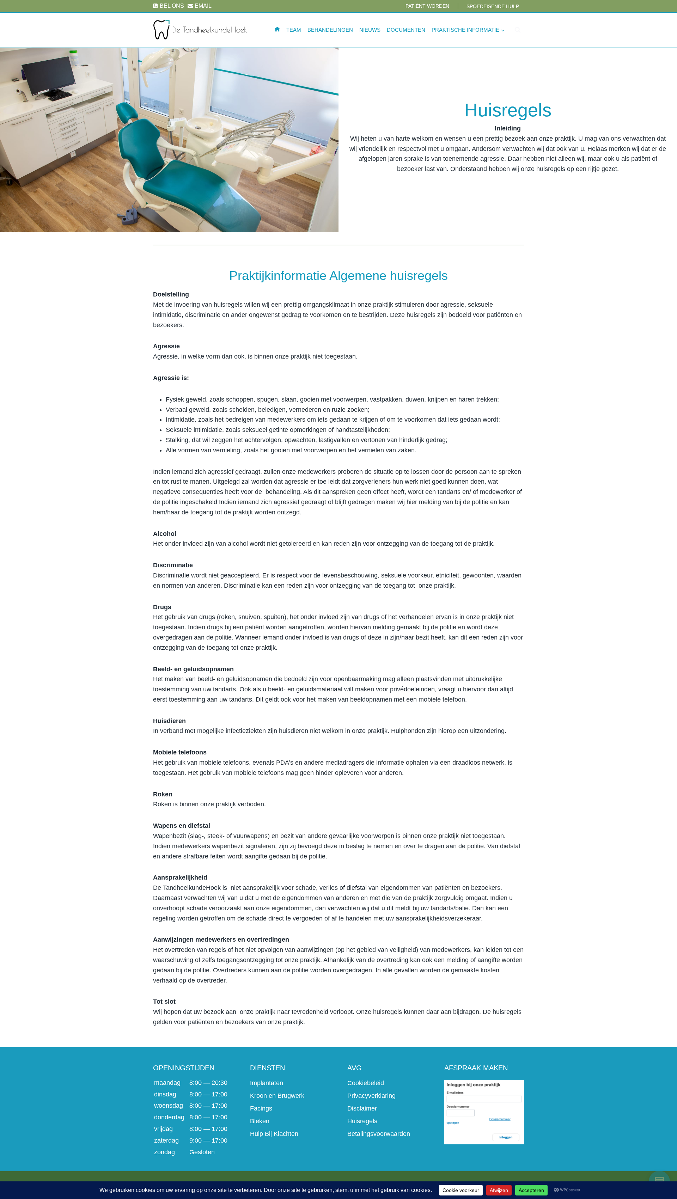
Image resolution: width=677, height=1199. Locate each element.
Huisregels (362, 1121)
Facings (261, 1108)
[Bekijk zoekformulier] (517, 30)
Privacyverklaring (371, 1095)
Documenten (406, 30)
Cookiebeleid (365, 1083)
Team (293, 30)
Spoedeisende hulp (492, 6)
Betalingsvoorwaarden (378, 1133)
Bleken (259, 1121)
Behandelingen (330, 30)
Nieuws (369, 30)
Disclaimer (362, 1108)
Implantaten (266, 1083)
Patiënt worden (427, 6)
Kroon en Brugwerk (277, 1095)
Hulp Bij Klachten (274, 1133)
